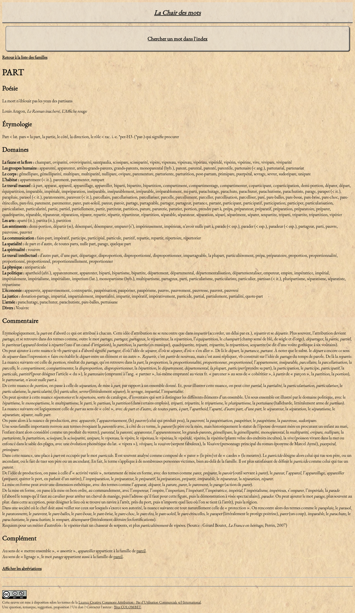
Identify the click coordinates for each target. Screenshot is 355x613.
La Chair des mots (177, 12)
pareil (141, 551)
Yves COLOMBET (127, 607)
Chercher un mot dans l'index (177, 38)
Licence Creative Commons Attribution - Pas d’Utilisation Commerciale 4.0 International (139, 602)
